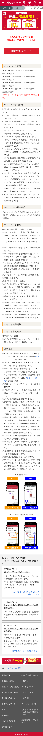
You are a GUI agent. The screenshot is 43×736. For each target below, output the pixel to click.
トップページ (6, 8)
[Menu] (3, 3)
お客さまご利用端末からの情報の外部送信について (30, 712)
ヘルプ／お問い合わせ (30, 675)
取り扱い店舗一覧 (8, 698)
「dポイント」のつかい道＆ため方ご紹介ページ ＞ (25, 593)
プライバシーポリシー (30, 704)
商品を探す (6, 675)
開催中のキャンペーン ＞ (21, 51)
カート (4, 710)
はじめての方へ (27, 692)
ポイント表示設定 (8, 721)
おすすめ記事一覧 (8, 704)
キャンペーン (18, 8)
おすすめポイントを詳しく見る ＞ (25, 651)
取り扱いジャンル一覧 (10, 692)
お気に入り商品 (8, 681)
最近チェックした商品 (10, 687)
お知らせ (25, 681)
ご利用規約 (26, 698)
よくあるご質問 (27, 687)
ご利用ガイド (7, 727)
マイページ (6, 715)
